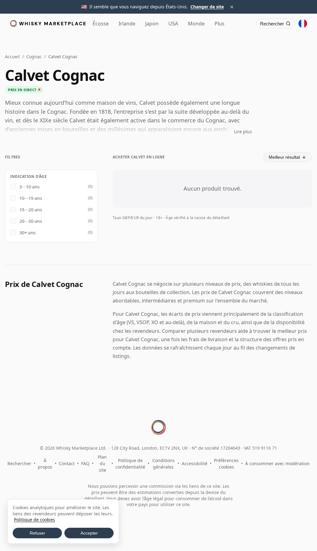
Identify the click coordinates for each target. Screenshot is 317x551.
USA (173, 23)
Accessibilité (194, 463)
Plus (219, 23)
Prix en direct (22, 89)
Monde (196, 23)
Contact (67, 463)
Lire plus (243, 131)
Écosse (101, 23)
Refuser (37, 533)
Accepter (89, 533)
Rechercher (19, 463)
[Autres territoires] (302, 23)
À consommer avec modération (277, 463)
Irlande (127, 23)
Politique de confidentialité (130, 463)
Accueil (12, 57)
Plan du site (102, 463)
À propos (45, 463)
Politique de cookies (34, 519)
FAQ (85, 463)
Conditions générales (163, 463)
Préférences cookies (226, 463)
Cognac (34, 57)
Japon (151, 23)
